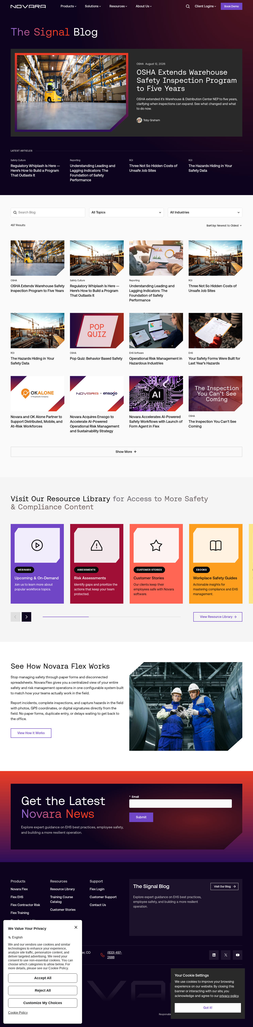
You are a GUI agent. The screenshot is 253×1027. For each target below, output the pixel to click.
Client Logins (204, 6)
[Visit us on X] (225, 955)
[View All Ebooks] (215, 564)
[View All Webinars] (37, 564)
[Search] (187, 6)
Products (67, 6)
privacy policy (229, 996)
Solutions (91, 6)
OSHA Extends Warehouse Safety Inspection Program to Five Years (187, 80)
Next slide (26, 617)
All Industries (179, 212)
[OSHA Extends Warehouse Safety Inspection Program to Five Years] (71, 92)
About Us (142, 6)
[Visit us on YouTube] (237, 955)
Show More (124, 452)
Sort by (211, 225)
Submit (141, 817)
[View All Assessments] (96, 564)
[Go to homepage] (28, 6)
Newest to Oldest (228, 225)
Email (134, 796)
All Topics (98, 212)
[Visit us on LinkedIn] (214, 955)
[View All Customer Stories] (156, 564)
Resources (117, 6)
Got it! (207, 1008)
